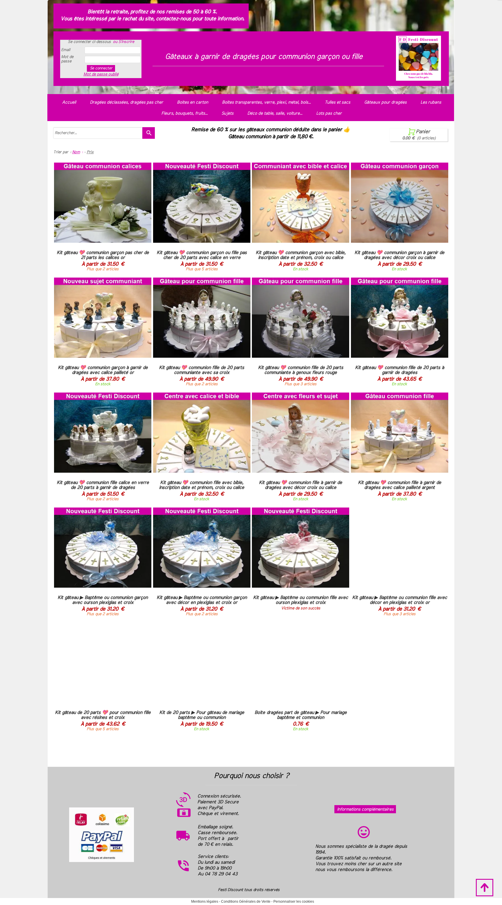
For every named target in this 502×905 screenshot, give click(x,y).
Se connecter (101, 68)
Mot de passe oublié (100, 74)
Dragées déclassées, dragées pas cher (126, 102)
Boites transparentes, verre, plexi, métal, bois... (266, 102)
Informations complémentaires (365, 809)
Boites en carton (192, 102)
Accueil (69, 102)
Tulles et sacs (337, 102)
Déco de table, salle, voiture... (274, 113)
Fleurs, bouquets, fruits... (184, 113)
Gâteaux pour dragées (385, 102)
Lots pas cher (329, 113)
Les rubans (430, 102)
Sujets (227, 113)
